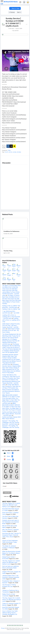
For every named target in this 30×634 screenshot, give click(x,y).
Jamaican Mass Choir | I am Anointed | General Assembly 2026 (10, 577)
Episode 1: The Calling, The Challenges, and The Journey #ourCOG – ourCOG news (10, 422)
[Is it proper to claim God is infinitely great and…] (14, 270)
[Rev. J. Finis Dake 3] (14, 275)
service (10, 152)
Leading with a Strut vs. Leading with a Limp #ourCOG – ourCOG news (11, 316)
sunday (14, 152)
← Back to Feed (15, 8)
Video (9, 150)
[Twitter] (11, 146)
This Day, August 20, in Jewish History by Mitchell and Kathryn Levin (11, 599)
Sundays (19, 152)
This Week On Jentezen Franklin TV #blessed (9, 546)
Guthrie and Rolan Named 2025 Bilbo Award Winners (11, 417)
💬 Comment (11, 157)
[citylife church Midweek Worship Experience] (4, 270)
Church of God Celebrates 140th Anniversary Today (10, 541)
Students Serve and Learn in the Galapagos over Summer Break (10, 521)
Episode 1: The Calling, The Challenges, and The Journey (10, 426)
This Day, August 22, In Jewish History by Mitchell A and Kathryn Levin (11, 505)
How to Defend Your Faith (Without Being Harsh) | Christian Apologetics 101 (10, 612)
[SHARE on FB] (8, 146)
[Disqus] (15, 187)
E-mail (5, 486)
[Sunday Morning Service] (9, 270)
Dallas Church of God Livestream (8, 594)
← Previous (12, 12)
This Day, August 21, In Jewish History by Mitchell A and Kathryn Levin (11, 562)
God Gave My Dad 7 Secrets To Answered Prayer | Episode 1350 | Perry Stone (11, 535)
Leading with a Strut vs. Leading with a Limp (11, 320)
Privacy (2, 628)
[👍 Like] (4, 157)
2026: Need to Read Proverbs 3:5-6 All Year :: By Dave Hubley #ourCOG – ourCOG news (11, 326)
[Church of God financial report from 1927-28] (4, 275)
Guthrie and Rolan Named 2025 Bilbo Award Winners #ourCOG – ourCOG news (11, 413)
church (6, 152)
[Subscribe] (14, 146)
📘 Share (18, 157)
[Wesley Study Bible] (9, 279)
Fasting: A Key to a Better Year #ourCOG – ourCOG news (11, 306)
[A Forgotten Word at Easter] (9, 275)
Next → (19, 12)
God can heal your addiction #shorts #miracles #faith (10, 567)
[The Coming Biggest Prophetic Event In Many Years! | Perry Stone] (4, 279)
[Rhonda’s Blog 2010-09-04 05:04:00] (19, 265)
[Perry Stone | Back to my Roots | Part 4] (4, 265)
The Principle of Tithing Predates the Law (9, 585)
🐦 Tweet (25, 157)
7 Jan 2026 (16, 313)
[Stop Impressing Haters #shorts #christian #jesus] (19, 270)
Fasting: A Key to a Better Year (11, 309)
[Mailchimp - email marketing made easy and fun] (11, 497)
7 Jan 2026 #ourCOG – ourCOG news (9, 312)
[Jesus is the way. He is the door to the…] (14, 279)
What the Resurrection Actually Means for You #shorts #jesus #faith (11, 553)
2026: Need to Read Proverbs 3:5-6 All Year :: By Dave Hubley (10, 330)
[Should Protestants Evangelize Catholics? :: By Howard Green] (19, 275)
